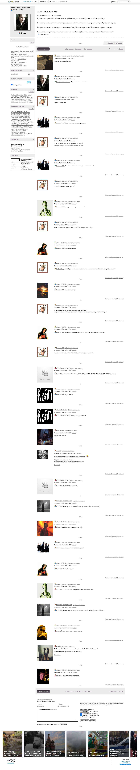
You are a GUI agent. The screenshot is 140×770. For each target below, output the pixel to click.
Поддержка (112, 2)
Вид (114, 2)
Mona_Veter (19, 119)
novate (28, 150)
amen (12, 96)
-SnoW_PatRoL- (15, 148)
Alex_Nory (14, 115)
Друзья (18, 7)
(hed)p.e (13, 95)
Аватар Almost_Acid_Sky (22, 22)
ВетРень (23, 128)
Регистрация (28, 1)
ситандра (22, 135)
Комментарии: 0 (22, 59)
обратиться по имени (77, 56)
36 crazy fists (19, 95)
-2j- (12, 112)
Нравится (110, 43)
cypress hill (26, 100)
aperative (30, 122)
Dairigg (20, 116)
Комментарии (26, 7)
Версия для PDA (125, 761)
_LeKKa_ (13, 122)
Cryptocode (14, 116)
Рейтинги (44, 1)
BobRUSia (27, 115)
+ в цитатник (57, 15)
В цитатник (120, 70)
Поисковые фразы (26, 169)
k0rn (18, 125)
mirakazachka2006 (16, 126)
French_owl (21, 117)
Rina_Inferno (60, 430)
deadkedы (20, 102)
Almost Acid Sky (12, 10)
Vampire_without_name (63, 56)
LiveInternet (14, 2)
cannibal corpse (25, 97)
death (25, 102)
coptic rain (14, 100)
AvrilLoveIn (20, 115)
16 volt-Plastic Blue (16, 64)
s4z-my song (15, 61)
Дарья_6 (25, 129)
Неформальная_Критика (18, 150)
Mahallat (13, 119)
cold (24, 99)
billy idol (17, 96)
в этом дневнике (17, 85)
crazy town (20, 100)
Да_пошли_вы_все (16, 129)
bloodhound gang (16, 97)
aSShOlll (19, 122)
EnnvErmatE (14, 117)
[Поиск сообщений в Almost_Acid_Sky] (29, 82)
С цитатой (114, 70)
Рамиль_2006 (60, 97)
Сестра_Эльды (27, 133)
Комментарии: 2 (23, 54)
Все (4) (32, 42)
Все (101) (31, 92)
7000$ (25, 95)
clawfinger (20, 99)
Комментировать (43, 49)
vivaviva (18, 128)
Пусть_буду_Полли (16, 133)
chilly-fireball (20, 123)
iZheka (26, 123)
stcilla (29, 126)
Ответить (108, 70)
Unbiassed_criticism (16, 151)
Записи (13, 7)
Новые (121, 49)
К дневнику (78, 49)
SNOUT (20, 120)
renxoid (58, 451)
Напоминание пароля (63, 706)
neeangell (25, 126)
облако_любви (15, 135)
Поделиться (119, 43)
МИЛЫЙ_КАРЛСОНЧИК (64, 501)
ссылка (72, 58)
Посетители (24, 168)
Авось (53, 1)
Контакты (125, 762)
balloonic (13, 123)
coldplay (28, 99)
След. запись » (88, 49)
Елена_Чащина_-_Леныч (18, 130)
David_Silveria (26, 116)
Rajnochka (14, 120)
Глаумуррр (29, 128)
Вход (35, 1)
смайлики (54, 709)
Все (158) (31, 109)
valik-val (13, 128)
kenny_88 (25, 125)
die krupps (30, 102)
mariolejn (30, 125)
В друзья (23, 33)
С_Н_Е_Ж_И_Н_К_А (62, 368)
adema (29, 95)
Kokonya (27, 117)
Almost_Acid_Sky (61, 76)
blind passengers (24, 96)
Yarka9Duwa (25, 120)
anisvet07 (24, 122)
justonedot (14, 125)
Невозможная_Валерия (18, 132)
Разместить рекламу (125, 764)
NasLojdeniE (27, 119)
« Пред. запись (69, 49)
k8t (21, 125)
